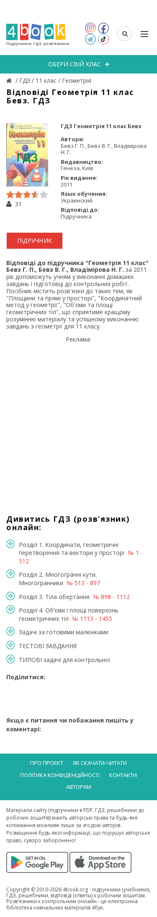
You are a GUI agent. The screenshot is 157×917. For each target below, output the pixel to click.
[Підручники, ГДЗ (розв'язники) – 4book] (10, 80)
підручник (34, 240)
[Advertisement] (78, 422)
